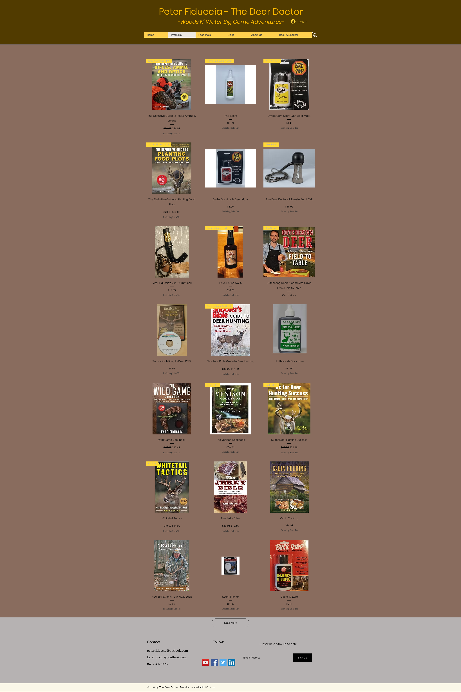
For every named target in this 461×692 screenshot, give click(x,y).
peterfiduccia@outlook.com (167, 650)
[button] (315, 34)
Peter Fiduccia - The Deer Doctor (231, 11)
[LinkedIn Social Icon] (231, 662)
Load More (230, 622)
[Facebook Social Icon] (214, 662)
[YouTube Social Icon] (205, 662)
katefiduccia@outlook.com (167, 657)
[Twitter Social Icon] (223, 662)
